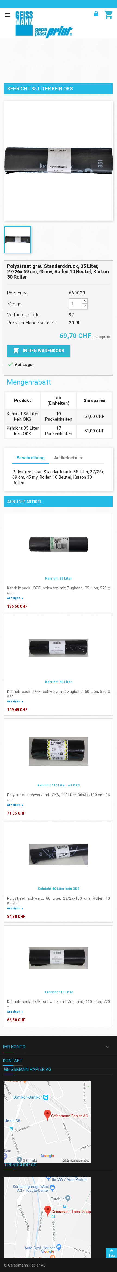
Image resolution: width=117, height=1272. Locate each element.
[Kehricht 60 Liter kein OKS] (58, 855)
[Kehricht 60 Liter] (58, 648)
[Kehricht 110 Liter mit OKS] (58, 751)
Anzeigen (13, 598)
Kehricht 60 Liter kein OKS (58, 889)
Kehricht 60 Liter (58, 682)
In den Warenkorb (38, 350)
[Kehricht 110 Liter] (58, 958)
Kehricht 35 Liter (58, 578)
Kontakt (13, 1060)
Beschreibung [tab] (31, 457)
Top (111, 1255)
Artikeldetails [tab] (68, 457)
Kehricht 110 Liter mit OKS (58, 785)
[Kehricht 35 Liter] (58, 544)
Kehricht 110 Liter (58, 992)
